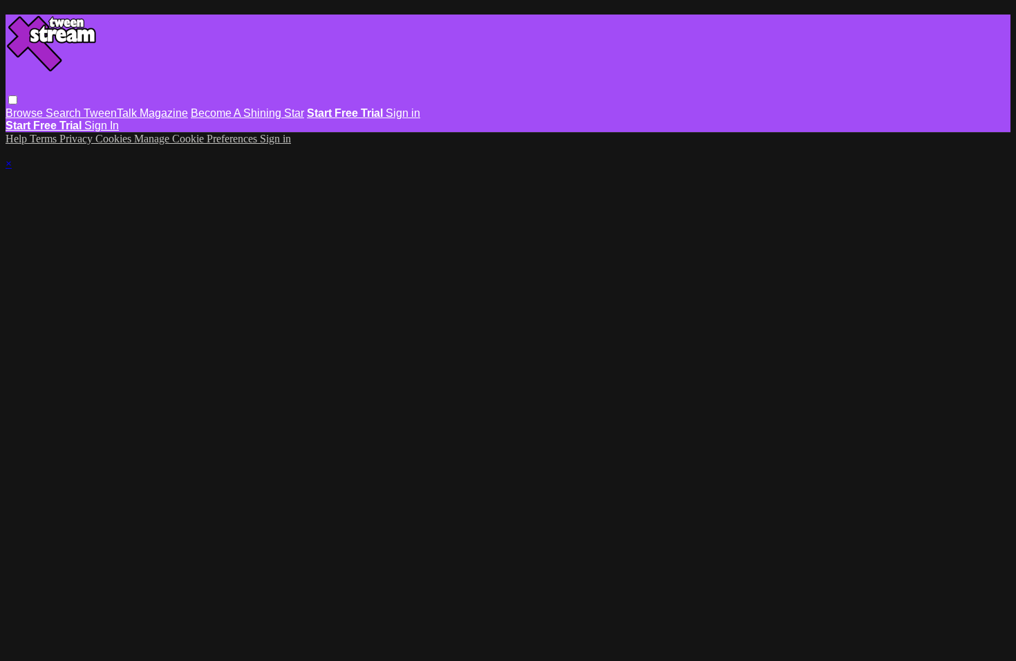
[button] (12, 99)
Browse (26, 113)
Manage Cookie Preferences (197, 139)
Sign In (101, 125)
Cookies (114, 139)
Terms (44, 139)
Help (18, 139)
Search (65, 113)
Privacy (77, 139)
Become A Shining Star (247, 113)
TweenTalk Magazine (136, 113)
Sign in (403, 113)
